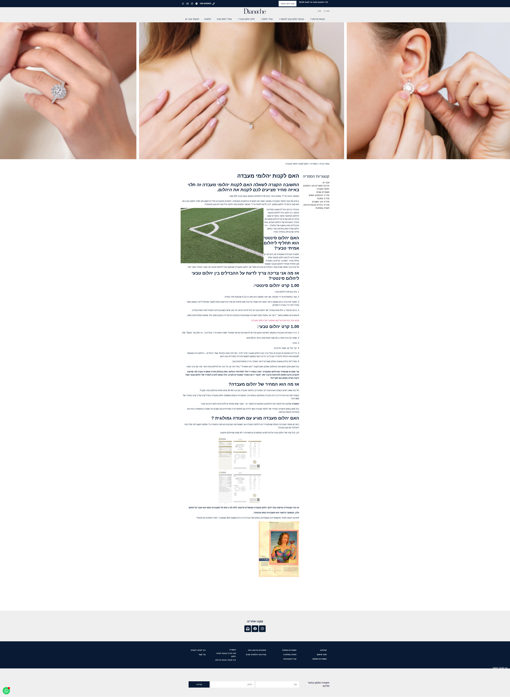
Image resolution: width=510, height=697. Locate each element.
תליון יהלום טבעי (247, 19)
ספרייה (326, 11)
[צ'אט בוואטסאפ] (183, 4)
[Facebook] (255, 628)
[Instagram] (262, 628)
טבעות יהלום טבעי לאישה (292, 19)
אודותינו (323, 650)
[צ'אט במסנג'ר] (197, 4)
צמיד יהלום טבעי (224, 19)
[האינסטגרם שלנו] (192, 4)
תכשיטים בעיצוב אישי (257, 650)
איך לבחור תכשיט (198, 650)
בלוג (319, 11)
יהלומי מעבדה (323, 189)
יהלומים (207, 19)
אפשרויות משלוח (289, 650)
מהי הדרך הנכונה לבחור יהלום (226, 654)
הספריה (314, 164)
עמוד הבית (324, 164)
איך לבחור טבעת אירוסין (225, 660)
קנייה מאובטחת (289, 659)
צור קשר (202, 654)
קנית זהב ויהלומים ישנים (256, 654)
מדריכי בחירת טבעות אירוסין (316, 204)
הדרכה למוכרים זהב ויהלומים (316, 185)
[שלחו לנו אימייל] (187, 4)
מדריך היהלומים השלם (319, 195)
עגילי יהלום (268, 19)
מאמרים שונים (322, 192)
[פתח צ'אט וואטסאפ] (6, 690)
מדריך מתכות (323, 198)
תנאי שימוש (322, 654)
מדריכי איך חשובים (320, 201)
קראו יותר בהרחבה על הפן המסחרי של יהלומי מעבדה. (274, 320)
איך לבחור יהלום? (499, 668)
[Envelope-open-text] (247, 628)
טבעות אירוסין (318, 19)
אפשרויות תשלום (320, 659)
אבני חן (326, 182)
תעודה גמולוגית (322, 208)
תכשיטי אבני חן (192, 19)
